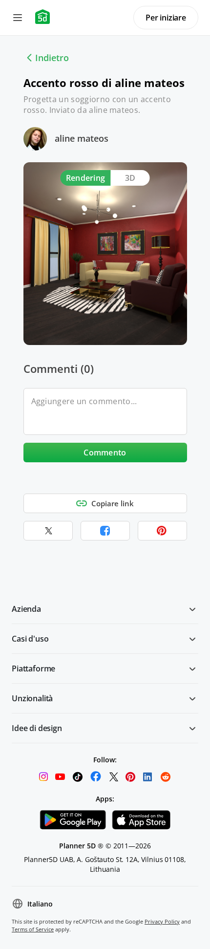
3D (130, 178)
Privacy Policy (162, 921)
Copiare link (112, 503)
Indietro (52, 58)
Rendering (85, 178)
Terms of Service (33, 929)
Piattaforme (33, 668)
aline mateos (81, 138)
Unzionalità (32, 698)
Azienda (26, 609)
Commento (105, 452)
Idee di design (37, 728)
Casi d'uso (30, 638)
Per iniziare (166, 17)
